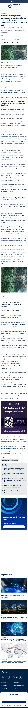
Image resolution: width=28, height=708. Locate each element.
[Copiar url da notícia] (2, 42)
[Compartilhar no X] (10, 42)
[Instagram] (2, 677)
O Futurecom (4, 682)
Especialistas (4, 688)
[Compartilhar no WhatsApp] (12, 42)
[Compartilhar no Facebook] (15, 42)
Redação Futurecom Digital (9, 38)
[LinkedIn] (13, 677)
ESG (15, 688)
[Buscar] (25, 5)
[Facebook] (6, 677)
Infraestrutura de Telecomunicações (9, 460)
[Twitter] (9, 677)
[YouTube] (17, 677)
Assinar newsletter (14, 527)
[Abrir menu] (2, 5)
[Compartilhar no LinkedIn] (7, 42)
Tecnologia (16, 682)
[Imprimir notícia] (5, 42)
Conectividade (3, 13)
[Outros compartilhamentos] (18, 42)
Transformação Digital (19, 685)
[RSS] (20, 677)
